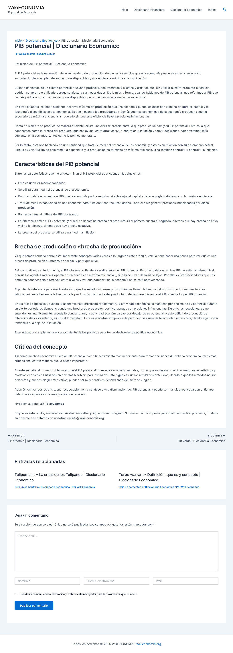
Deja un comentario (27, 486)
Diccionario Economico (186, 9)
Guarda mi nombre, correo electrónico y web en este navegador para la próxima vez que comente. (79, 594)
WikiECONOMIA (26, 7)
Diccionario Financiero (149, 9)
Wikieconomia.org (148, 644)
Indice (212, 9)
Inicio (124, 9)
